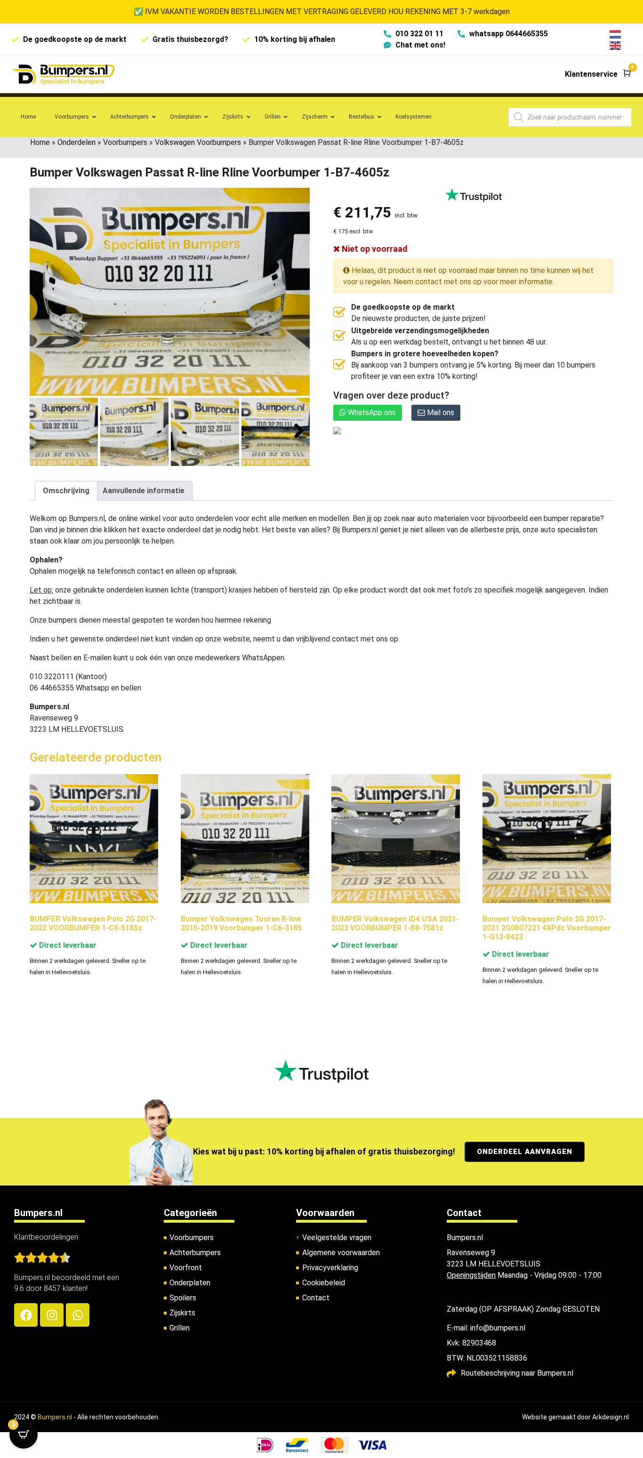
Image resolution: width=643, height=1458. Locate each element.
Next (299, 431)
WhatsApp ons (371, 412)
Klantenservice (591, 74)
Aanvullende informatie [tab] (144, 490)
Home (40, 142)
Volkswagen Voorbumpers (198, 142)
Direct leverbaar (66, 945)
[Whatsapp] (77, 1315)
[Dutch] (616, 33)
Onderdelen (76, 142)
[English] (616, 44)
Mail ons (439, 412)
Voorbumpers (125, 142)
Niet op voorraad (374, 249)
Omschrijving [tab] (66, 490)
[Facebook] (26, 1315)
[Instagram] (52, 1315)
